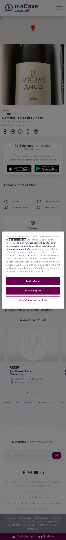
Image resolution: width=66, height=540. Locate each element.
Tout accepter (33, 290)
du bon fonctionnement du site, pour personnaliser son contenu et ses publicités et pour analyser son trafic (31, 246)
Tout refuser (33, 281)
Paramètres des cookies (33, 300)
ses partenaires (17, 240)
